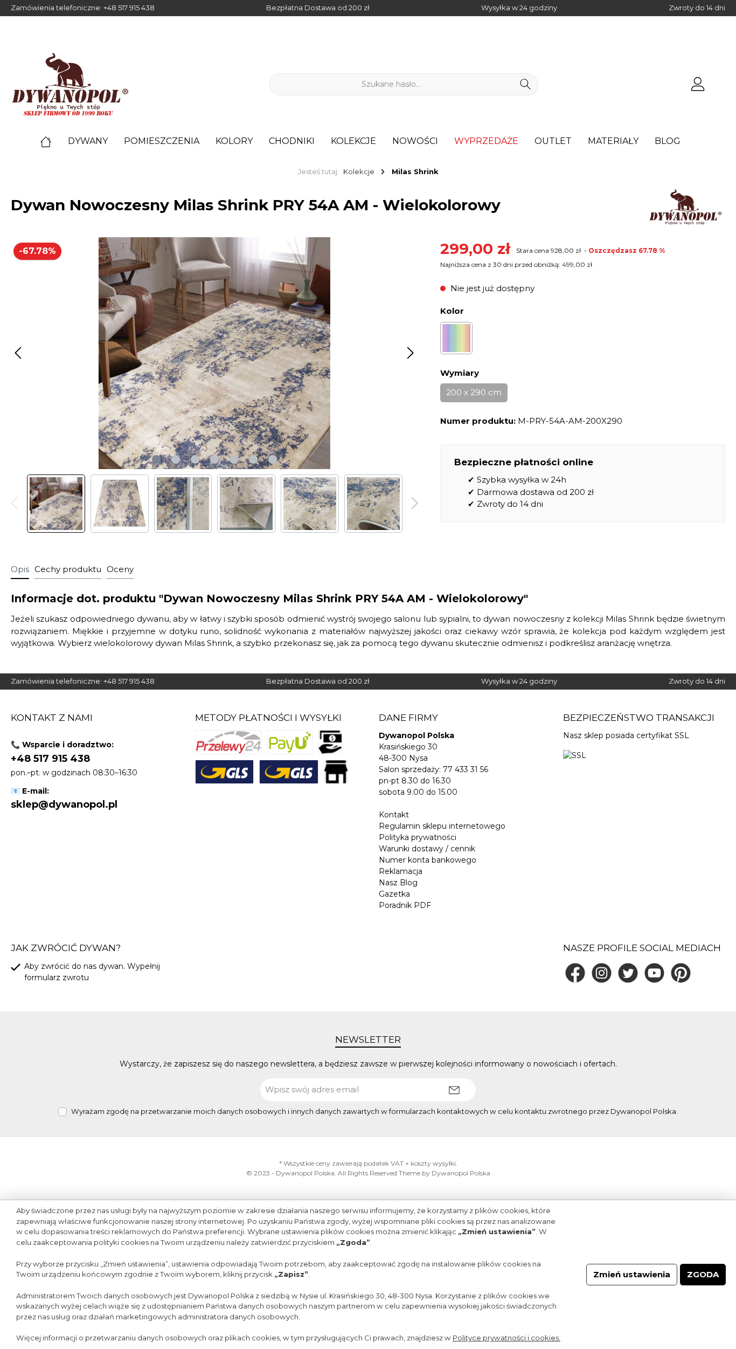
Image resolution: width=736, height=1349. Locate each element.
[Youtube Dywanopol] (654, 973)
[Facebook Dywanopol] (575, 973)
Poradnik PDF (405, 905)
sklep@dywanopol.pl (64, 804)
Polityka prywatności (417, 837)
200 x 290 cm (474, 392)
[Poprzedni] (19, 352)
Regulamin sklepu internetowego (442, 826)
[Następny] (410, 352)
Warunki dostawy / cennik (427, 849)
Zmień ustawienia (631, 1274)
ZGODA (703, 1274)
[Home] (54, 141)
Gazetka (394, 894)
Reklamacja (400, 871)
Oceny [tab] (120, 569)
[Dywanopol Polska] (685, 207)
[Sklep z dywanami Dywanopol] (70, 84)
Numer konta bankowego (427, 860)
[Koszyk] (721, 79)
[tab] (20, 569)
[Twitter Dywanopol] (628, 973)
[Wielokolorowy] (456, 338)
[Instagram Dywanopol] (601, 973)
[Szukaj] (525, 84)
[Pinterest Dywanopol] (681, 973)
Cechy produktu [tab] (67, 569)
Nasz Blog (398, 882)
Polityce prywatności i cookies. (506, 1337)
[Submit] (454, 1090)
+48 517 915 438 (129, 7)
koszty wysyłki (433, 1163)
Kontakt (394, 815)
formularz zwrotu (56, 977)
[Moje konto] (697, 84)
